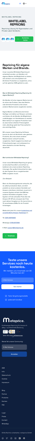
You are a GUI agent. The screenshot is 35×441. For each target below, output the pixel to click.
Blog (3, 390)
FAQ (3, 405)
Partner (4, 394)
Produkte (5, 398)
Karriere (4, 401)
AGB (3, 368)
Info (3, 371)
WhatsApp (5, 424)
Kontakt (4, 420)
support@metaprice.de (15, 228)
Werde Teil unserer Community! (12, 341)
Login (4, 413)
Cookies (4, 379)
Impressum (5, 382)
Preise (4, 416)
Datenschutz (6, 375)
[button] (20, 3)
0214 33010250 (10, 218)
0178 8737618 (15, 223)
